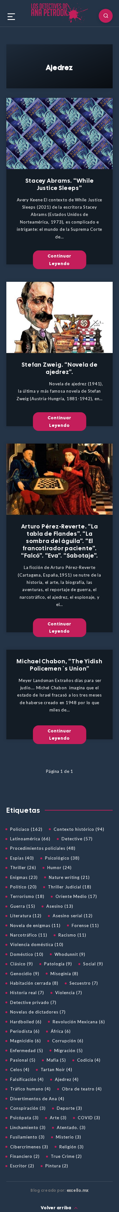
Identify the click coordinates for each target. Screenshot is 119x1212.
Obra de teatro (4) (82, 1088)
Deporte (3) (69, 1108)
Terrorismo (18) (27, 896)
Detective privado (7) (33, 1002)
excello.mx (78, 1190)
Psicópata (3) (24, 1117)
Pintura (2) (56, 1165)
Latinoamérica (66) (30, 838)
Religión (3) (71, 1146)
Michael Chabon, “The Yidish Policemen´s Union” (59, 665)
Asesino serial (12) (73, 915)
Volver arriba (56, 1207)
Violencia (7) (68, 992)
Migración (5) (68, 1050)
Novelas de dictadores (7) (38, 1011)
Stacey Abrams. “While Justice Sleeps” (59, 184)
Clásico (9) (21, 963)
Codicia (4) (89, 1060)
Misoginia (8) (64, 973)
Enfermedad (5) (26, 1050)
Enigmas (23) (24, 877)
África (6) (61, 1031)
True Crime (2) (66, 1156)
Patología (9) (58, 963)
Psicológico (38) (62, 858)
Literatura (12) (26, 915)
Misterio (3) (68, 1136)
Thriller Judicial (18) (69, 886)
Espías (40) (22, 858)
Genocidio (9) (24, 973)
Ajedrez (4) (67, 1079)
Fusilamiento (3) (27, 1136)
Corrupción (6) (67, 1040)
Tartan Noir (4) (56, 1069)
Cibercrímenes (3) (29, 1146)
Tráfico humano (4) (30, 1088)
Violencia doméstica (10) (36, 944)
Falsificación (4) (27, 1079)
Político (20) (23, 886)
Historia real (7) (27, 992)
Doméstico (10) (26, 954)
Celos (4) (20, 1069)
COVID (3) (89, 1117)
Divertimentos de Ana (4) (37, 1098)
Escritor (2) (22, 1165)
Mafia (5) (56, 1060)
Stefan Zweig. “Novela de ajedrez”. (60, 368)
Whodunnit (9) (70, 954)
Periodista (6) (25, 1031)
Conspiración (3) (28, 1108)
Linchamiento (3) (28, 1127)
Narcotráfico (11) (28, 934)
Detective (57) (77, 838)
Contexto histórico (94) (79, 829)
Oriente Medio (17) (76, 896)
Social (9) (93, 963)
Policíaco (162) (26, 829)
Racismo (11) (72, 934)
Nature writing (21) (69, 877)
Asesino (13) (59, 906)
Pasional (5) (23, 1060)
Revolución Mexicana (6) (79, 1021)
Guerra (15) (22, 906)
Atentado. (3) (71, 1127)
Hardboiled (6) (26, 1021)
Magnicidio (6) (25, 1040)
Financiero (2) (25, 1156)
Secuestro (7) (83, 983)
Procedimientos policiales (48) (43, 848)
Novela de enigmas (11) (35, 925)
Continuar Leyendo (59, 259)
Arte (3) (58, 1117)
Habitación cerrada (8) (34, 983)
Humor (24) (59, 867)
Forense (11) (85, 925)
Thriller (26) (23, 867)
